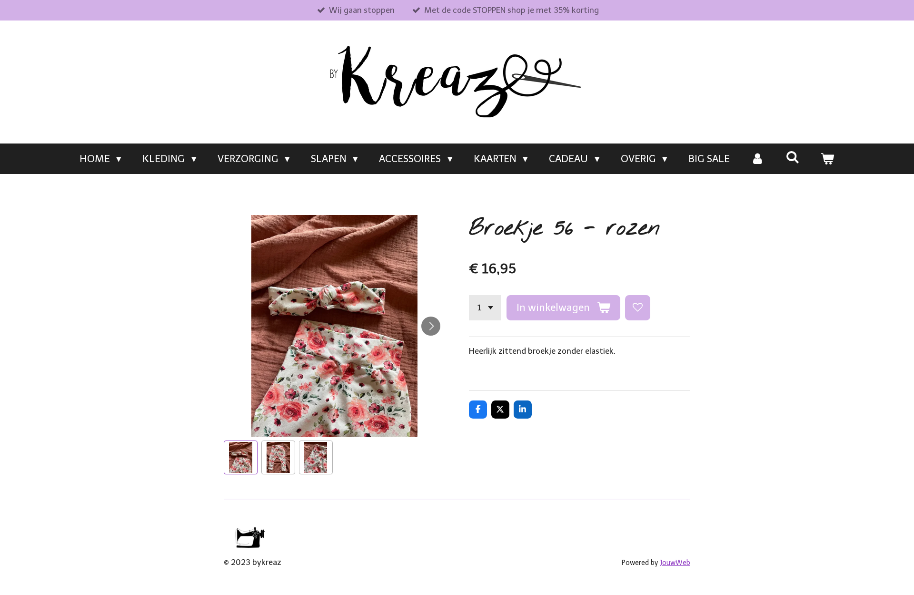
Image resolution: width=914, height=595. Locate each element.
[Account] (758, 158)
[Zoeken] (792, 157)
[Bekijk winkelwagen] (828, 158)
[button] (241, 457)
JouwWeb (675, 563)
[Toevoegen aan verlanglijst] (637, 307)
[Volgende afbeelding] (430, 326)
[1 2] (485, 307)
